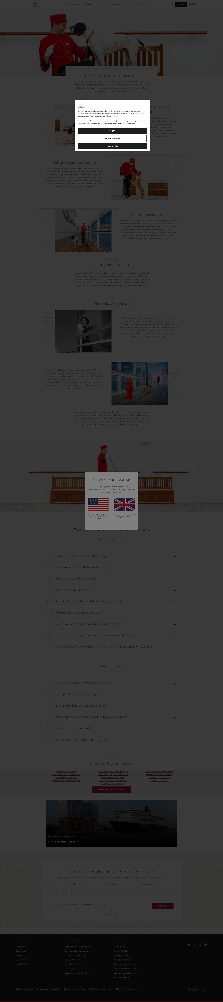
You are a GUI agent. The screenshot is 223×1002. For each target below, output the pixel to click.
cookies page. (130, 123)
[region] (112, 125)
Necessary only (112, 146)
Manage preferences (112, 138)
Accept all (112, 131)
